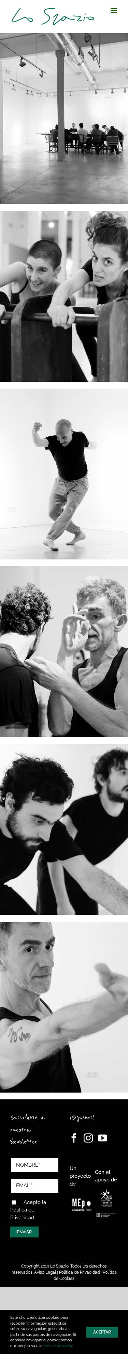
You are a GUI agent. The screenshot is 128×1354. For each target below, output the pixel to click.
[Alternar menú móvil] (114, 10)
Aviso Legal (45, 1272)
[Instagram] (88, 1137)
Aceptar (102, 1332)
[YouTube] (102, 1137)
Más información (58, 1346)
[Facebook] (74, 1137)
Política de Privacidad (79, 1272)
